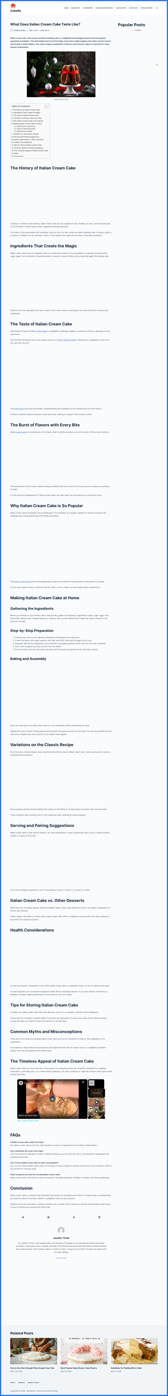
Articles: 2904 (61, 1258)
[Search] (157, 8)
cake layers (19, 408)
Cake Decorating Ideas (104, 8)
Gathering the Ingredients (26, 126)
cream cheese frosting (66, 340)
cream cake (41, 331)
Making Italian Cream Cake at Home (27, 124)
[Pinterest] (74, 1217)
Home (66, 8)
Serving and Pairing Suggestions (26, 137)
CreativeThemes (51, 1391)
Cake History (121, 8)
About (12, 1382)
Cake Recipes (88, 8)
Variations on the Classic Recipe (26, 134)
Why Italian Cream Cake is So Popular (28, 121)
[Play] (96, 1102)
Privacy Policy (33, 1382)
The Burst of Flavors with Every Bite (27, 118)
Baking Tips (75, 8)
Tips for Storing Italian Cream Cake (28, 145)
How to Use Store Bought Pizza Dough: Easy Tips (32, 1368)
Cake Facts (133, 8)
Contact (21, 1382)
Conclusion (18, 156)
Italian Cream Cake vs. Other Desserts (28, 139)
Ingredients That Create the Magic (26, 112)
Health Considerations (23, 142)
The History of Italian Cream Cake (26, 110)
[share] (83, 1082)
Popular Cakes (146, 8)
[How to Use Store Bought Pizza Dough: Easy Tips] (33, 1351)
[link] (21, 1083)
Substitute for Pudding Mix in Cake (126, 1368)
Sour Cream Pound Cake (36, 1083)
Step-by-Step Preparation (26, 129)
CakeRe (15, 10)
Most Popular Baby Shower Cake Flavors (79, 1368)
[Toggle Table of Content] (45, 106)
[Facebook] (23, 1217)
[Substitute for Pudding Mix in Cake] (134, 1351)
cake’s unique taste (22, 581)
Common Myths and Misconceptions (28, 148)
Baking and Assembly (24, 131)
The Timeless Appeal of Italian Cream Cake (31, 151)
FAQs (16, 153)
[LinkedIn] (99, 1217)
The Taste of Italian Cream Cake (26, 115)
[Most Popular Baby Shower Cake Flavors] (84, 1351)
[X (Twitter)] (48, 1217)
